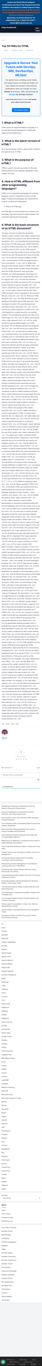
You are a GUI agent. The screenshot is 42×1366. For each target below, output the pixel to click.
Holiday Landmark (8, 1275)
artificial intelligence (9, 975)
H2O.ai (4, 1047)
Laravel (4, 1073)
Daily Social (6, 1004)
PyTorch (4, 1145)
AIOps (4, 1249)
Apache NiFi (6, 967)
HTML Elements (7, 1051)
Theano (4, 1174)
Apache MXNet (7, 964)
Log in (4, 1210)
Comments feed (7, 1217)
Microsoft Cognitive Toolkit (11, 1098)
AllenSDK (5, 938)
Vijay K (6, 50)
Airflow (4, 931)
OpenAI (4, 1120)
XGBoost (5, 1185)
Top (17, 724)
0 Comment (29, 50)
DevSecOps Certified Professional (27, 12)
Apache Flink (6, 957)
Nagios (4, 1116)
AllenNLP (5, 935)
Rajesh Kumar (23, 99)
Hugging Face (7, 1055)
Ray (3, 1153)
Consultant (28, 1362)
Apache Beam (6, 953)
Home (3, 40)
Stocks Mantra (7, 1296)
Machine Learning (8, 1087)
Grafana (4, 1040)
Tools (34, 1360)
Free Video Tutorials (9, 1227)
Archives (5, 1195)
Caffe (3, 986)
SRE (23, 92)
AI (2, 924)
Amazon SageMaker (9, 942)
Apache (4, 949)
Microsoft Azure (7, 1094)
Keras (4, 1062)
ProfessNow (6, 1289)
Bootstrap (5, 982)
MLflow (4, 1102)
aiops (3, 928)
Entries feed (6, 1214)
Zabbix (4, 1189)
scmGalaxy (5, 1238)
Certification (14, 1362)
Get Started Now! (21, 110)
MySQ (4, 1113)
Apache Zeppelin (8, 971)
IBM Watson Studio (8, 1058)
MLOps (12, 94)
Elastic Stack (6, 1033)
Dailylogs (23, 1360)
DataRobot (5, 1018)
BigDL (4, 978)
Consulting (10, 1364)
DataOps (5, 1246)
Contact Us (10, 1360)
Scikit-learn (6, 1160)
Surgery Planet (7, 1278)
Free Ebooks (6, 1267)
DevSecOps (31, 92)
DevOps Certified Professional (16, 10)
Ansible (4, 946)
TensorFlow (6, 1167)
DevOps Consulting (8, 1256)
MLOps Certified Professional (22, 15)
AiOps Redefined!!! (8, 27)
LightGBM (5, 1080)
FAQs (7, 724)
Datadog (5, 1011)
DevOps (16, 92)
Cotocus (5, 1293)
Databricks (5, 1007)
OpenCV (5, 1124)
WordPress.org (7, 1221)
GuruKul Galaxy (7, 1253)
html (12, 724)
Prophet (4, 1134)
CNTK (4, 993)
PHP (3, 1127)
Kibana (4, 1066)
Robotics (5, 1156)
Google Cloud (6, 1036)
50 (3, 724)
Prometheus (6, 1131)
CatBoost (5, 989)
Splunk (4, 1164)
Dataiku (4, 1015)
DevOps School (7, 1231)
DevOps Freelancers (9, 1260)
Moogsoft (5, 1109)
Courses (5, 996)
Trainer (33, 1364)
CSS (3, 1000)
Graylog (4, 1044)
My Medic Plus (7, 1285)
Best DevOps (6, 1235)
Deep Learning (7, 1022)
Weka (3, 1178)
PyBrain (4, 1138)
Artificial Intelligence (9, 1242)
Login (38, 767)
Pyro (3, 1142)
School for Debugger (9, 1271)
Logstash (5, 1084)
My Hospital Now (8, 1282)
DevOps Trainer (7, 1264)
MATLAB (5, 1091)
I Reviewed (5, 1300)
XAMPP (4, 1182)
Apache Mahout (7, 960)
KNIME (4, 1069)
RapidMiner (6, 1149)
